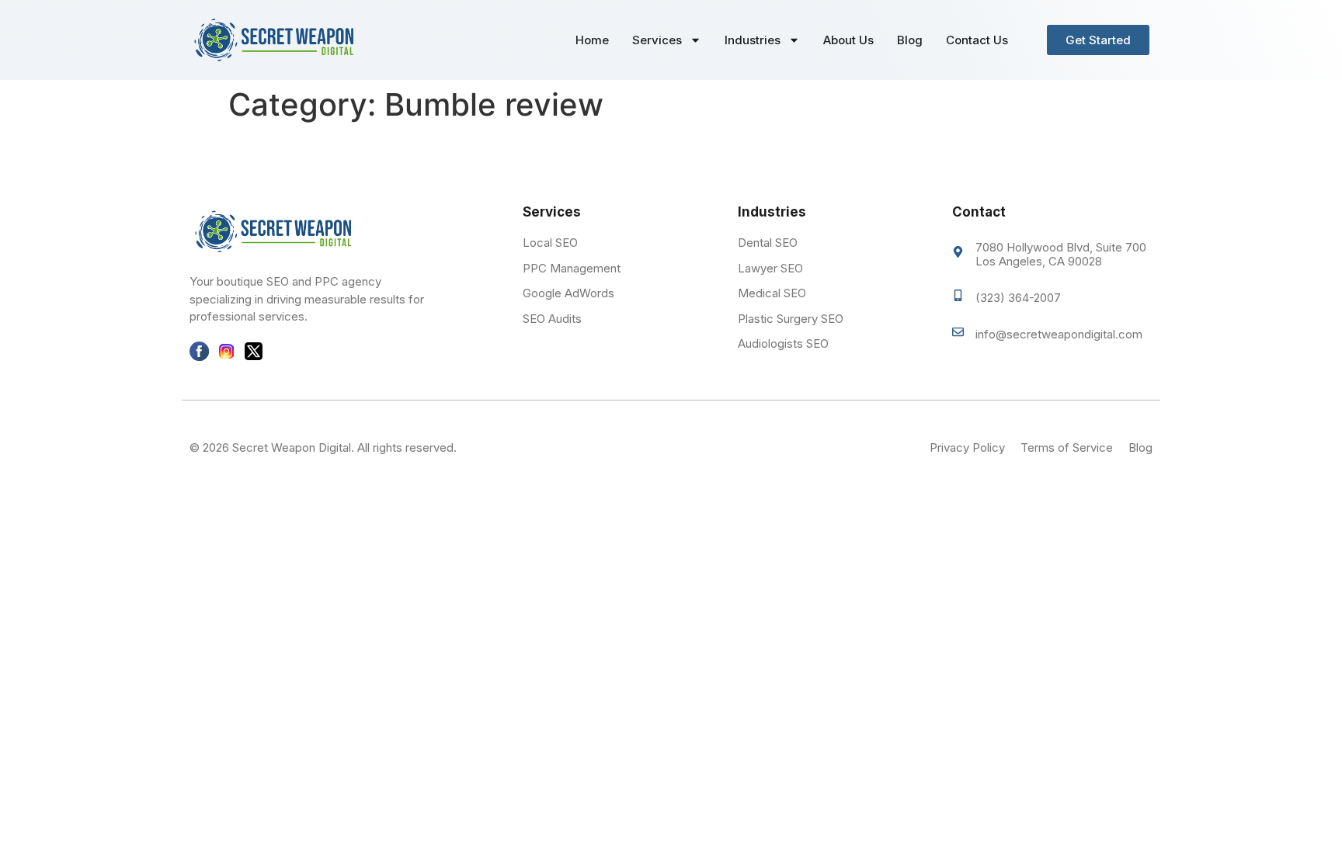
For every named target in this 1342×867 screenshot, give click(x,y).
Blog (910, 40)
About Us (848, 40)
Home (592, 40)
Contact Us (977, 40)
